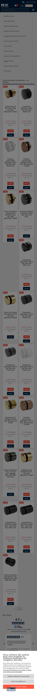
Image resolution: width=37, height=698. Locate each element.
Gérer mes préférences (18, 681)
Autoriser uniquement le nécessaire (18, 676)
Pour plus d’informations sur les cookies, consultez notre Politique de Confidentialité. (17, 671)
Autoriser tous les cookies (18, 686)
